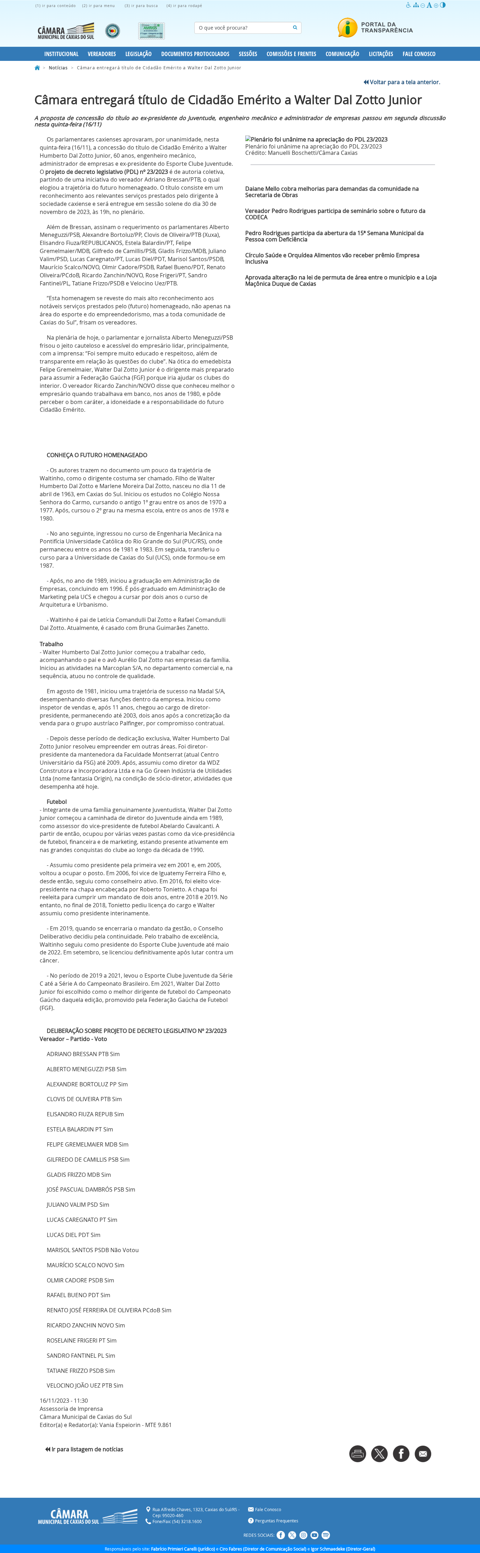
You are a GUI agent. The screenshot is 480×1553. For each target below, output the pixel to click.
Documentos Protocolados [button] (195, 54)
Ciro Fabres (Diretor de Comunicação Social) (263, 1549)
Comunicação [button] (342, 54)
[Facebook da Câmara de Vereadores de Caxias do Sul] (281, 1535)
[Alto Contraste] (443, 5)
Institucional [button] (61, 54)
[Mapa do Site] (417, 5)
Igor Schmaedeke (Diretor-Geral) (343, 1549)
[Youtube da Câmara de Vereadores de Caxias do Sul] (314, 1535)
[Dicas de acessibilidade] (409, 5)
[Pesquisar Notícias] (294, 28)
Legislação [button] (138, 54)
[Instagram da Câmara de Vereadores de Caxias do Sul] (303, 1535)
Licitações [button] (381, 54)
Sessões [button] (248, 54)
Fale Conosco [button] (419, 54)
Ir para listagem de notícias (86, 1449)
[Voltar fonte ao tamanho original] (430, 5)
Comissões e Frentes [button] (291, 54)
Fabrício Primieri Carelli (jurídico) (183, 1549)
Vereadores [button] (102, 54)
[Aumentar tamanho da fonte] (437, 5)
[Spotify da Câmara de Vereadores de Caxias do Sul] (326, 1535)
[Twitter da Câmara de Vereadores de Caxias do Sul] (292, 1535)
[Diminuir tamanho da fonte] (424, 5)
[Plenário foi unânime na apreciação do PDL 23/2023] (342, 139)
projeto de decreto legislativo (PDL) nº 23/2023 (106, 172)
